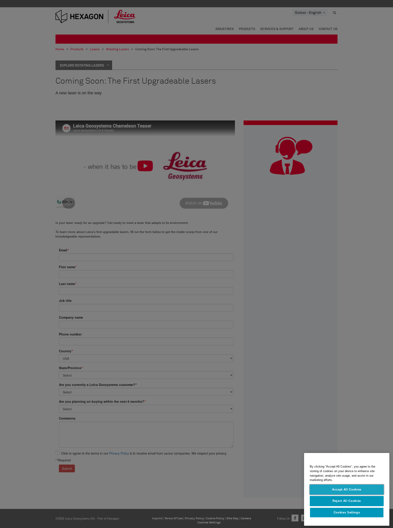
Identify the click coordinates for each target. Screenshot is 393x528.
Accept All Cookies (346, 489)
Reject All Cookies (347, 501)
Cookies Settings (347, 512)
